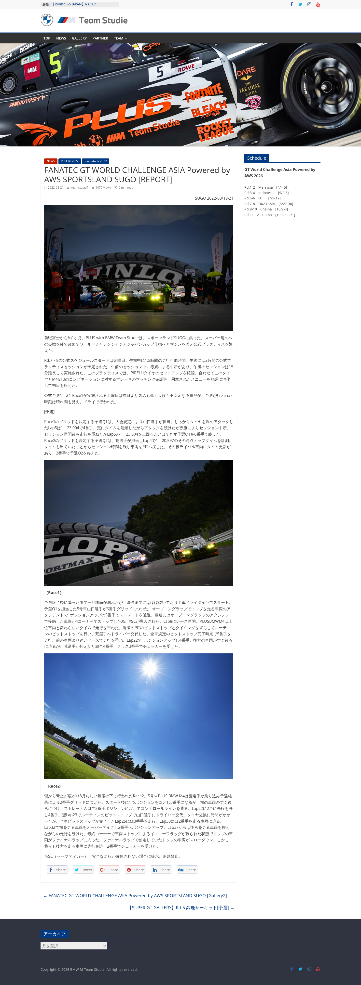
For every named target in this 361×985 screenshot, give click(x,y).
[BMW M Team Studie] (180, 46)
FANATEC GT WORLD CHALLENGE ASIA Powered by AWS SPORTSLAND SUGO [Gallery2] (135, 895)
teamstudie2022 (95, 161)
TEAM (118, 38)
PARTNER (100, 38)
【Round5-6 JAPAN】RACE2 (73, 4)
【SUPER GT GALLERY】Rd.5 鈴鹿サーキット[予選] (181, 907)
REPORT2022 (70, 161)
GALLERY (79, 38)
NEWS (61, 38)
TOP (46, 38)
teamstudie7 (80, 187)
